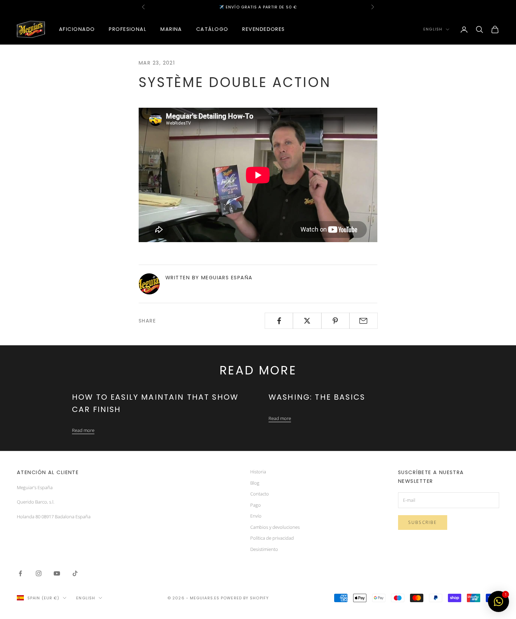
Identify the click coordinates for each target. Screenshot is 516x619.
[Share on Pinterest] (335, 320)
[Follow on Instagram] (38, 573)
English (432, 29)
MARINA (171, 29)
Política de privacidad (272, 538)
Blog (254, 483)
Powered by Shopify (245, 598)
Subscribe (422, 522)
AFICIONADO (77, 29)
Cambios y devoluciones (275, 527)
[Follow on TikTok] (75, 573)
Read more (83, 430)
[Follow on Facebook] (20, 573)
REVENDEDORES (263, 29)
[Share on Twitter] (307, 320)
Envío (256, 516)
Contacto (259, 494)
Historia (258, 471)
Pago (255, 505)
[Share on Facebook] (279, 320)
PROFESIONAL (127, 29)
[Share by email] (363, 320)
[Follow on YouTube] (56, 573)
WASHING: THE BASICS (317, 397)
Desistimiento (264, 549)
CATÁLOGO (212, 29)
